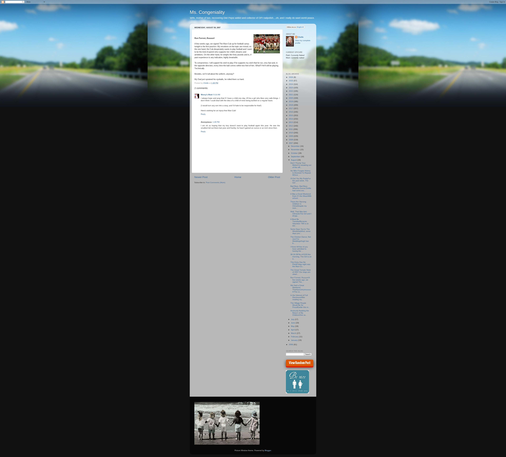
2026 (291, 77)
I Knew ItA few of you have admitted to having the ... (299, 249)
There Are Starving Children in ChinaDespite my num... (298, 205)
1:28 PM (216, 122)
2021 (291, 95)
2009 (291, 136)
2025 (291, 81)
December (295, 146)
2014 (291, 119)
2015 (291, 115)
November (295, 150)
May (293, 326)
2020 (291, 98)
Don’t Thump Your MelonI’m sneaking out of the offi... (300, 165)
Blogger (268, 450)
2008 (291, 140)
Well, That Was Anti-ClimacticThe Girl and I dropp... (300, 214)
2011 (291, 129)
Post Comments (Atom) (215, 183)
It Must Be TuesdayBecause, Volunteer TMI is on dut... (299, 222)
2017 (291, 108)
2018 (291, 105)
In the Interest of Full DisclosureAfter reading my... (299, 297)
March (294, 333)
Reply (203, 114)
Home (237, 177)
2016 (291, 112)
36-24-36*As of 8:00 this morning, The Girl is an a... (301, 256)
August (294, 160)
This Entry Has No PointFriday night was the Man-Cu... (300, 264)
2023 (291, 88)
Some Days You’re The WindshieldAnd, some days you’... (300, 231)
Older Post (274, 177)
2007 (291, 143)
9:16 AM (216, 95)
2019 (291, 101)
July (293, 319)
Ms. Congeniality (207, 12)
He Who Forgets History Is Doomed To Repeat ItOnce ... (300, 173)
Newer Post (201, 177)
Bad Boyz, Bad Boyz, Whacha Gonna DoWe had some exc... (300, 188)
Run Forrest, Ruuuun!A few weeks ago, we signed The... (300, 280)
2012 (291, 126)
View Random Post (300, 363)
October (294, 153)
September (296, 157)
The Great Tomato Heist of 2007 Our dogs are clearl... (300, 272)
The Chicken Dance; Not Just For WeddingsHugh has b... (300, 240)
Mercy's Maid (207, 95)
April (293, 330)
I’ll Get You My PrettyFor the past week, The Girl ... (300, 181)
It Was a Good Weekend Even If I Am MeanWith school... (300, 196)
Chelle (300, 37)
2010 (291, 133)
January (294, 340)
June (293, 323)
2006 (291, 345)
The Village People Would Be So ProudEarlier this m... (300, 305)
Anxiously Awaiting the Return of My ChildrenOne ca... (299, 313)
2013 (291, 122)
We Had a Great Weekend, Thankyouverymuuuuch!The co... (300, 288)
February (295, 337)
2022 (291, 91)
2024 (291, 84)
